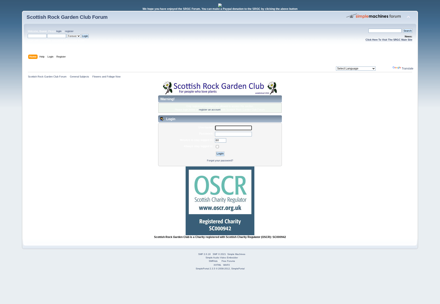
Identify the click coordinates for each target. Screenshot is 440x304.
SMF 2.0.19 (204, 254)
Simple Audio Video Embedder (222, 257)
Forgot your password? (220, 160)
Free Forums (228, 261)
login (58, 31)
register (69, 31)
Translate (407, 68)
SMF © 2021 (219, 254)
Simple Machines (236, 254)
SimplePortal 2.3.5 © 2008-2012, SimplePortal (220, 268)
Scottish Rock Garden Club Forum (67, 17)
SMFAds (213, 261)
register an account (209, 109)
